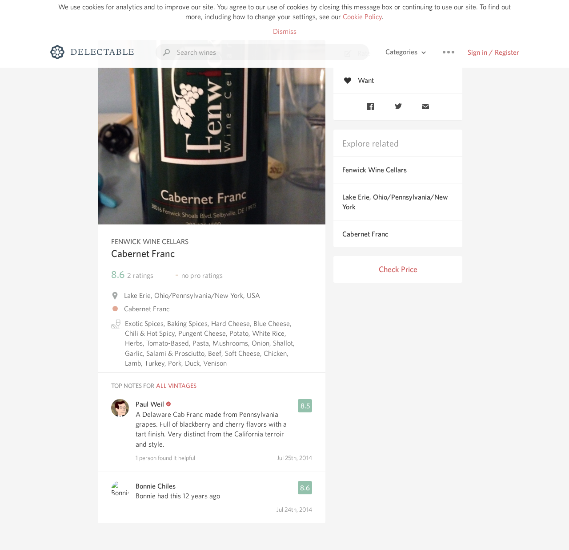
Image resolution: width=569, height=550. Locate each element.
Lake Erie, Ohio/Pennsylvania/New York (395, 202)
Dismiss (285, 31)
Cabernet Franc (365, 234)
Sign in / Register (493, 52)
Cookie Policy (362, 16)
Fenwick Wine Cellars (374, 170)
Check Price (398, 269)
